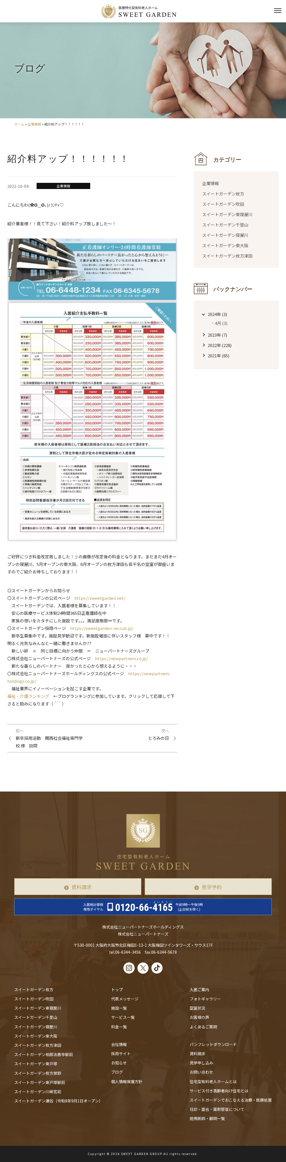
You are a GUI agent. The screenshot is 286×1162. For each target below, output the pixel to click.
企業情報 (34, 124)
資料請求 (82, 887)
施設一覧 (119, 1008)
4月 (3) (221, 323)
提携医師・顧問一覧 (207, 1118)
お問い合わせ (201, 1072)
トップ (117, 989)
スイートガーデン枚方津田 (227, 256)
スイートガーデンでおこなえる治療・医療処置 (231, 1100)
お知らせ (119, 1063)
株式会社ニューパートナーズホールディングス (143, 927)
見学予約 (212, 887)
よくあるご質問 (203, 1026)
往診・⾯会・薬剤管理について (217, 1109)
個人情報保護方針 (126, 1081)
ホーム (19, 124)
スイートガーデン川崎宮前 (37, 1091)
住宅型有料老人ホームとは (213, 1081)
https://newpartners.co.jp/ (121, 658)
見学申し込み (201, 1063)
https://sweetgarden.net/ (99, 598)
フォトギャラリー (205, 999)
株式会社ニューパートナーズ (143, 934)
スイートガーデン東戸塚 (35, 1063)
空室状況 (197, 1008)
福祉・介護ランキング (28, 696)
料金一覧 (119, 1026)
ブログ (117, 1072)
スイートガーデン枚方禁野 (37, 1073)
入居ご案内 (199, 989)
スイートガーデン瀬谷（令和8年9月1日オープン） (58, 1101)
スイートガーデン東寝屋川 (227, 214)
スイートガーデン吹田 (223, 204)
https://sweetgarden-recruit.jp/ (102, 628)
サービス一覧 (123, 1017)
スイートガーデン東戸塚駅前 (39, 1082)
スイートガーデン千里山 (225, 225)
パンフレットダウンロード (213, 1044)
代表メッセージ (125, 999)
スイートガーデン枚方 (223, 194)
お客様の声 (199, 1017)
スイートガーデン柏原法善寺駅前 (43, 1054)
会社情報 (119, 1044)
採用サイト (121, 1053)
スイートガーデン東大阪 (225, 245)
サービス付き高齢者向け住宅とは (219, 1090)
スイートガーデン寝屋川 (225, 235)
